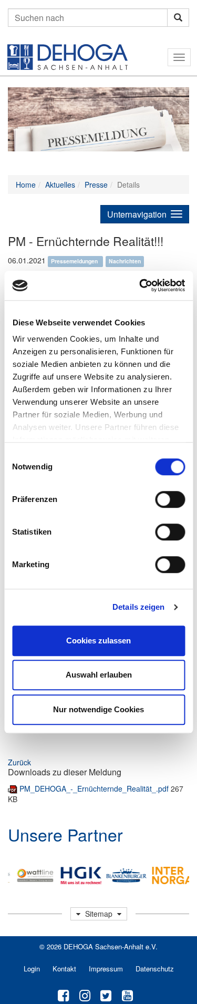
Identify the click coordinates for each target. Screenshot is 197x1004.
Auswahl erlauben (99, 674)
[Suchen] (178, 17)
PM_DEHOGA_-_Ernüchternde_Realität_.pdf (95, 788)
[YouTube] (127, 994)
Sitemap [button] (99, 913)
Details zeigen (138, 606)
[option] (33, 876)
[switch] (170, 499)
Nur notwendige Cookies (98, 709)
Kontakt (64, 969)
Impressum (106, 969)
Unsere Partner (65, 834)
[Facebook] (63, 994)
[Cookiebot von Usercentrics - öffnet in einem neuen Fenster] (140, 285)
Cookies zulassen (98, 640)
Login (32, 969)
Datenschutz (155, 969)
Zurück (19, 762)
